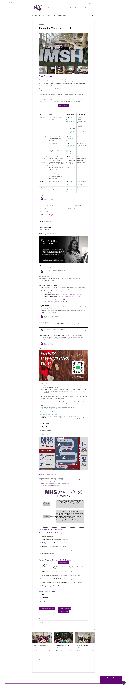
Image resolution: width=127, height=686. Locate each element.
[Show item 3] (60, 70)
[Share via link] (39, 618)
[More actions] (87, 24)
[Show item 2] (51, 70)
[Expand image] (63, 49)
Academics (41, 15)
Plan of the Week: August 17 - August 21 (63, 646)
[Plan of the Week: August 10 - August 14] (85, 637)
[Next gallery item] (86, 49)
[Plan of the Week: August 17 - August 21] (63, 637)
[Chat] (124, 683)
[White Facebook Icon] (111, 678)
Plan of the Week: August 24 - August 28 (41, 646)
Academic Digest (62, 15)
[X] (114, 678)
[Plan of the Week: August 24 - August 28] (42, 637)
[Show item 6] (84, 70)
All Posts (34, 15)
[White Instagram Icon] (108, 678)
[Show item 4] (68, 70)
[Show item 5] (76, 70)
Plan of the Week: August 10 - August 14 (84, 646)
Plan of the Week (51, 15)
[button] (93, 15)
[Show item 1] (43, 70)
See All (93, 629)
